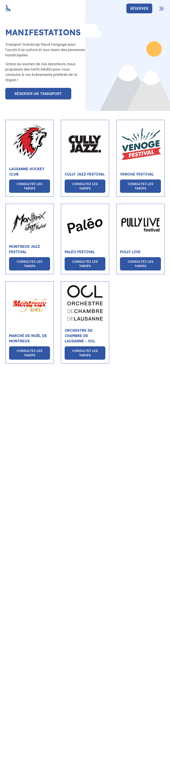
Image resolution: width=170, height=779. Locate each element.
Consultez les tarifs (29, 186)
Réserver (139, 8)
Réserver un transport (38, 93)
